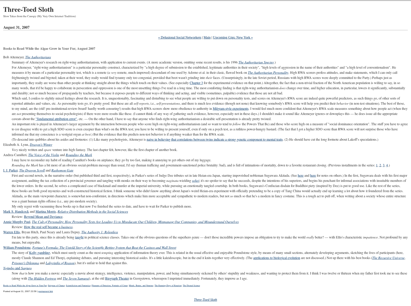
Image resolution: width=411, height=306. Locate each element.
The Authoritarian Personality (268, 72)
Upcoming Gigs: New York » (233, 37)
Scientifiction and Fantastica (78, 285)
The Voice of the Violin (43, 154)
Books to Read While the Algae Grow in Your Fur (25, 285)
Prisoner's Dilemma (25, 263)
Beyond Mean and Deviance (43, 216)
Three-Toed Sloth (28, 9)
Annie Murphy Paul (16, 221)
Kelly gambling (39, 252)
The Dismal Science (191, 285)
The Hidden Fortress (42, 278)
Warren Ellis (11, 232)
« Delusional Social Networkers (179, 37)
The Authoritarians (38, 57)
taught (79, 237)
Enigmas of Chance (56, 285)
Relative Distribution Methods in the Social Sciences (93, 211)
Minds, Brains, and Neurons (141, 285)
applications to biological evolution (276, 257)
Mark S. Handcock (16, 211)
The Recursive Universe (388, 257)
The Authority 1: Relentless (99, 232)
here (301, 175)
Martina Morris (46, 211)
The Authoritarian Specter (256, 62)
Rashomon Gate (62, 170)
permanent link (45, 291)
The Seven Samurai (76, 278)
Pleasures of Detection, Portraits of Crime (110, 285)
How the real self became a (48, 227)
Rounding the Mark (79, 154)
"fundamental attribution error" (56, 118)
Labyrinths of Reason (60, 263)
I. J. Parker (10, 170)
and (17, 268)
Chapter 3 (196, 82)
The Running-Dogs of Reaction (168, 285)
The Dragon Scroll (32, 170)
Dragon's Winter (41, 144)
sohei (195, 180)
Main (207, 37)
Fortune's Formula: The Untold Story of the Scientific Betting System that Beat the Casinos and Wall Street (104, 247)
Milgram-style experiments (231, 108)
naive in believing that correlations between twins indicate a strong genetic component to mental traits (215, 139)
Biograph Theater (117, 278)
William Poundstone (17, 247)
